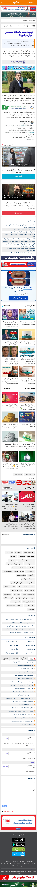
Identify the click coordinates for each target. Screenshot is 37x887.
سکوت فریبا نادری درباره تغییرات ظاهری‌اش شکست (20, 711)
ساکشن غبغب (30, 556)
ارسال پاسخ (5, 739)
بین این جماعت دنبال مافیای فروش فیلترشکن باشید (19, 629)
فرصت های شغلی (25, 864)
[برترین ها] (16, 2)
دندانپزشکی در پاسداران (28, 594)
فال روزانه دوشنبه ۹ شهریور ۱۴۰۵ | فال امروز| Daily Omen (19, 698)
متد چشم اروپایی (7, 571)
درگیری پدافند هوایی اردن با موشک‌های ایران (22, 708)
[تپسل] (2, 145)
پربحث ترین (4, 658)
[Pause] (3, 165)
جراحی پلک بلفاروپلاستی (27, 579)
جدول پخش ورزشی (10, 653)
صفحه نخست (29, 861)
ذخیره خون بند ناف (29, 590)
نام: (34, 782)
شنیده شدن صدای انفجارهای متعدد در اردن (23, 715)
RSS (13, 866)
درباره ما (8, 861)
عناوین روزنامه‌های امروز (27, 669)
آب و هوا (12, 645)
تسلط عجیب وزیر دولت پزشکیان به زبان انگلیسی (20, 626)
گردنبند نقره (13, 556)
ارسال (4, 806)
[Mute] (6, 165)
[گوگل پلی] (18, 845)
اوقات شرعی (29, 653)
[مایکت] (18, 854)
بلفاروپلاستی (9, 552)
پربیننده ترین (13, 658)
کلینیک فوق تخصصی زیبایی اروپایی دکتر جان (22, 583)
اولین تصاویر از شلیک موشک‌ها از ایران (24, 718)
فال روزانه (12, 649)
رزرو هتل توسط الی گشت (19, 568)
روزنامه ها (30, 642)
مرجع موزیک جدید (29, 564)
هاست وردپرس (7, 594)
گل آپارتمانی (31, 575)
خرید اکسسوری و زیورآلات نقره (26, 560)
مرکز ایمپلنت (31, 609)
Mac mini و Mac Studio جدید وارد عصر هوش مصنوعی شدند (19, 236)
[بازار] (18, 849)
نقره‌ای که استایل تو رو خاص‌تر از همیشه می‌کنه (22, 232)
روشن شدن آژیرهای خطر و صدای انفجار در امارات (21, 682)
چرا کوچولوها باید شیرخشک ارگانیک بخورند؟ (23, 253)
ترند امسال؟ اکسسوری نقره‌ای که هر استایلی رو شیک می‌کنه (19, 239)
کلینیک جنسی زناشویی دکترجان (26, 587)
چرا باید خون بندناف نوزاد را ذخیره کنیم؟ (24, 230)
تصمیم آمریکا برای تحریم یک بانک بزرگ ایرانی (22, 701)
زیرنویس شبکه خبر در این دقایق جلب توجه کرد (22, 692)
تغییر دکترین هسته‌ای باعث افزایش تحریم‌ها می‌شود (19, 620)
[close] (1, 874)
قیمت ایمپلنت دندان (29, 552)
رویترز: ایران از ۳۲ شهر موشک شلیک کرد (24, 688)
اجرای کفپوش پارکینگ (28, 602)
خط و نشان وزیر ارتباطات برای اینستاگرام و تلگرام (20, 623)
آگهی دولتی (5, 864)
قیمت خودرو (29, 645)
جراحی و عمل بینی (29, 605)
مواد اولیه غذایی (30, 571)
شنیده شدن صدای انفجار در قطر (25, 695)
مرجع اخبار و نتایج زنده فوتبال (14, 564)
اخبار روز (22, 861)
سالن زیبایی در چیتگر (16, 590)
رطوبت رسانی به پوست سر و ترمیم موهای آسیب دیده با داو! (19, 241)
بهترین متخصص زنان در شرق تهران (25, 598)
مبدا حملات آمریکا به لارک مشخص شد (24, 675)
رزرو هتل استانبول (19, 571)
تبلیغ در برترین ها (14, 864)
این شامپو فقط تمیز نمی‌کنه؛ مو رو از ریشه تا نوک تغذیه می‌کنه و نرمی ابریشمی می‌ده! (20, 245)
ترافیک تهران (29, 649)
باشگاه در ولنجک (21, 575)
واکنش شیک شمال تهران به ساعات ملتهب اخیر (22, 685)
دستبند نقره (22, 556)
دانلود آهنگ (31, 568)
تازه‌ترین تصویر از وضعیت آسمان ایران (24, 678)
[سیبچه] (18, 840)
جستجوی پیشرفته (20, 866)
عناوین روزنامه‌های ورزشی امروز (25, 665)
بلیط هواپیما (18, 552)
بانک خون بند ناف (15, 602)
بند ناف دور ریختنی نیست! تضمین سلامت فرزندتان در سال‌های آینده (20, 249)
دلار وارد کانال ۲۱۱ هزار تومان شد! (25, 705)
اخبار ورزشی (15, 861)
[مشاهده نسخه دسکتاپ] (2, 2)
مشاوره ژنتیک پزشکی (9, 587)
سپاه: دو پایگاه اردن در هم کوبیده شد (24, 672)
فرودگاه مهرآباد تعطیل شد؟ (27, 725)
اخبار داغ (22, 658)
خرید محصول (18, 213)
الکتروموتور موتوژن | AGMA (14, 605)
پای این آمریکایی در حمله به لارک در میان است (22, 662)
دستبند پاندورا (12, 560)
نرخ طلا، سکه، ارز (10, 642)
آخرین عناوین (31, 658)
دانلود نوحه (17, 594)
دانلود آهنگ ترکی (8, 598)
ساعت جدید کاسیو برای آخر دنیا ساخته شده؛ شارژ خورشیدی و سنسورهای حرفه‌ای (19, 226)
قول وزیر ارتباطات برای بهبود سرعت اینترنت (21, 632)
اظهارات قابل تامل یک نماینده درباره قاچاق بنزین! (21, 721)
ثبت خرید (18, 176)
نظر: (34, 790)
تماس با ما (33, 864)
